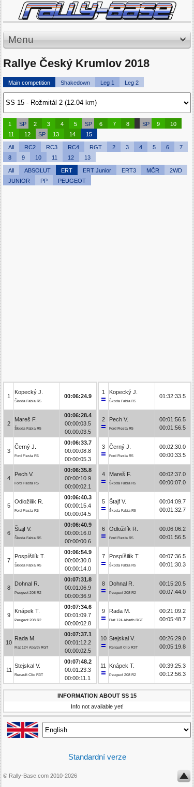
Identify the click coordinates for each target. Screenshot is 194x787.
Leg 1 (107, 83)
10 (173, 124)
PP (44, 181)
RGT (95, 147)
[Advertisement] (97, 285)
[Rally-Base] (97, 10)
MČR (152, 170)
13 (56, 134)
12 (27, 134)
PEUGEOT (72, 181)
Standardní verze (97, 756)
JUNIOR (19, 181)
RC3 (51, 147)
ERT (66, 170)
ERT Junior (97, 170)
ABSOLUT (37, 170)
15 (89, 134)
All (11, 147)
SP (22, 124)
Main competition (29, 83)
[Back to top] (184, 778)
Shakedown (75, 83)
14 (72, 134)
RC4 (73, 147)
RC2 (30, 147)
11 (11, 134)
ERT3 (129, 170)
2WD (176, 170)
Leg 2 (132, 83)
